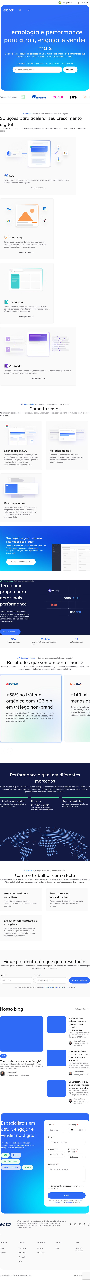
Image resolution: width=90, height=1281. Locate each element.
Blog (57, 1248)
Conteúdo (22, 1257)
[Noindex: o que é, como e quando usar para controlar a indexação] (56, 1058)
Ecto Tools (41, 1252)
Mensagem (53, 1164)
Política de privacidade (49, 987)
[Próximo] (10, 751)
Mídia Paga (22, 1252)
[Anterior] (3, 751)
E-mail (38, 975)
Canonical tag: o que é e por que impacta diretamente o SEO (79, 1084)
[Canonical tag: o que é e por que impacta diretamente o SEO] (56, 1088)
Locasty (40, 1248)
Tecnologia (22, 1248)
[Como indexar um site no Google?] (21, 1034)
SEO (3, 1056)
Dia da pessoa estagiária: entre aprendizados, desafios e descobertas (77, 1023)
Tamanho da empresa (73, 1150)
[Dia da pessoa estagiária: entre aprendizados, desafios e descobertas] (56, 1024)
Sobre (2, 1248)
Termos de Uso (63, 987)
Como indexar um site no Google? (20, 1061)
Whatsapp (73, 1125)
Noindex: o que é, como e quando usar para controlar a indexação (79, 1056)
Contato (3, 1252)
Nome (3, 975)
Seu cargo (53, 1149)
